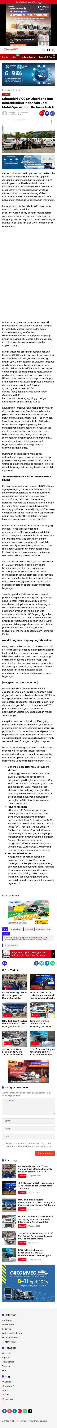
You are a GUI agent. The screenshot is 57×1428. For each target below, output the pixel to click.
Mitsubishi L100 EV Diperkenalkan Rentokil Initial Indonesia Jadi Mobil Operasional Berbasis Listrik (25, 938)
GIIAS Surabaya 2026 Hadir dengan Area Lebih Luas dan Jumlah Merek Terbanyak (42, 995)
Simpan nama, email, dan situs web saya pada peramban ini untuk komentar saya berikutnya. (28, 1145)
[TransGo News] (11, 49)
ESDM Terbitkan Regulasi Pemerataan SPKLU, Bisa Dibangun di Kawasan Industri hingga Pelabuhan (14, 1024)
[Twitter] (41, 963)
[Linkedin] (14, 1411)
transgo (12, 113)
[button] (43, 50)
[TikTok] (30, 1411)
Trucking (6, 1366)
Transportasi (8, 1361)
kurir (7, 1394)
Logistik (5, 1357)
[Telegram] (47, 963)
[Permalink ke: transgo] (5, 113)
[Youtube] (20, 1411)
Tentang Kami (9, 1341)
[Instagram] (9, 1411)
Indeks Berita (8, 1324)
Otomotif (6, 94)
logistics (9, 1399)
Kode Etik (6, 1329)
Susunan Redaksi (10, 1337)
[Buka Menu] (48, 50)
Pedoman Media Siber (12, 1333)
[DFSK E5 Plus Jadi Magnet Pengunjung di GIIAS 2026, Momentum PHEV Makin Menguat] (42, 1038)
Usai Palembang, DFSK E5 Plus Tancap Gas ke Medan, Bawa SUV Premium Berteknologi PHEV (14, 995)
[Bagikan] (52, 113)
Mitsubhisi (17, 929)
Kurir (4, 1370)
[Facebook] (36, 963)
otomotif (9, 1386)
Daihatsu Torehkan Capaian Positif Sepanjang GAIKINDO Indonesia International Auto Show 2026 (41, 1024)
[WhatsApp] (52, 963)
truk (7, 1390)
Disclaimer (7, 1320)
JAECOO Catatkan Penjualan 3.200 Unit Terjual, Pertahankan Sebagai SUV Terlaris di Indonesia (13, 1052)
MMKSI (30, 929)
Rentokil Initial (44, 929)
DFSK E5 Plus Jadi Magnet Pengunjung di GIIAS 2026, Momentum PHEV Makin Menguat (42, 1052)
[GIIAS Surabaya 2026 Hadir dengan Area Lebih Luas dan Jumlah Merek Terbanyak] (42, 982)
